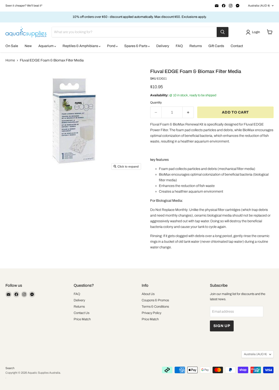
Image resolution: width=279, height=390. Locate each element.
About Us (148, 294)
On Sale (11, 46)
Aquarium (46, 46)
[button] (254, 32)
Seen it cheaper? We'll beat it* (23, 5)
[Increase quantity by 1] (188, 112)
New (28, 46)
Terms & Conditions (155, 306)
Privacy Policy (151, 313)
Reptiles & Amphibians (81, 46)
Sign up (221, 326)
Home (10, 60)
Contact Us (81, 313)
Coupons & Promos (155, 300)
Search (9, 368)
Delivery (162, 46)
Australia (259, 5)
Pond (111, 46)
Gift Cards (216, 46)
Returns (195, 46)
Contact (237, 46)
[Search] (222, 32)
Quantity (156, 102)
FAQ (179, 46)
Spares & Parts (136, 46)
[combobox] (134, 32)
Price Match (82, 319)
